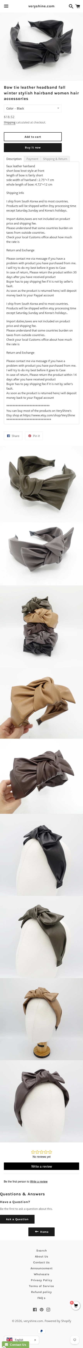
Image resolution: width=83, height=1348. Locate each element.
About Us (41, 1256)
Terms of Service (41, 1286)
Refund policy (41, 1292)
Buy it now (33, 147)
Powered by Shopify (58, 1321)
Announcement (41, 1268)
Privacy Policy (41, 1280)
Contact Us (41, 1262)
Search (41, 1250)
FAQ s (41, 1298)
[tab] (14, 159)
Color (10, 108)
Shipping (9, 122)
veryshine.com (41, 6)
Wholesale (41, 1274)
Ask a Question (17, 1219)
